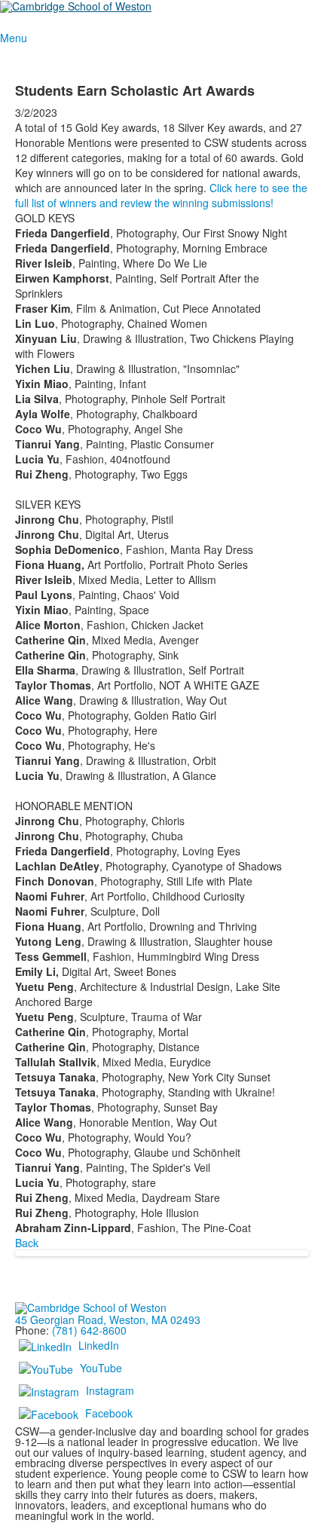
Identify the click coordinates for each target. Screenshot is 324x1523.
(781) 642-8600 (89, 1330)
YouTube (101, 1367)
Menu (13, 37)
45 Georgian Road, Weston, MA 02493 (107, 1319)
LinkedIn (98, 1345)
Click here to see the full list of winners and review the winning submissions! (161, 195)
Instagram (110, 1390)
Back (26, 1242)
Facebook (109, 1413)
